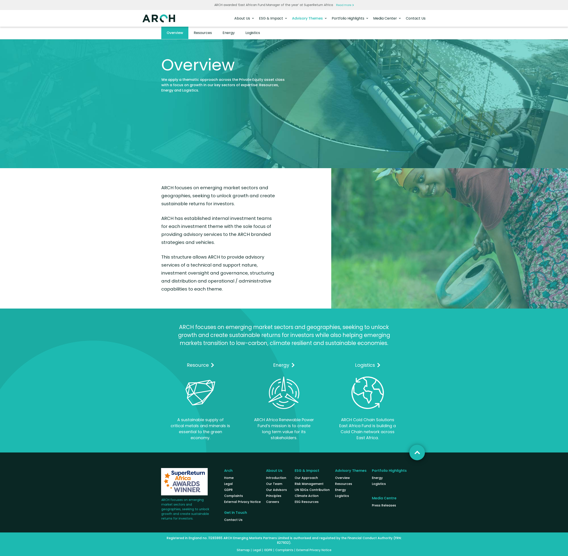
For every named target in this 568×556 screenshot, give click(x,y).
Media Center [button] (385, 18)
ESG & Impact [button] (271, 18)
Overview (175, 32)
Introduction (276, 478)
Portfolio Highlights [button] (348, 18)
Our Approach (306, 478)
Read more (343, 5)
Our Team (274, 484)
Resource (198, 365)
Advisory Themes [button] (308, 18)
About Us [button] (242, 18)
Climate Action (307, 496)
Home (229, 478)
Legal (228, 484)
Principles (273, 496)
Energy (229, 32)
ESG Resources (307, 502)
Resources (203, 32)
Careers (272, 502)
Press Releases (384, 505)
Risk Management (309, 484)
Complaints (233, 496)
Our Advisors (276, 490)
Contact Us (416, 18)
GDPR (228, 490)
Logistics (252, 32)
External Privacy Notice (242, 502)
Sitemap (243, 550)
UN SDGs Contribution (312, 490)
